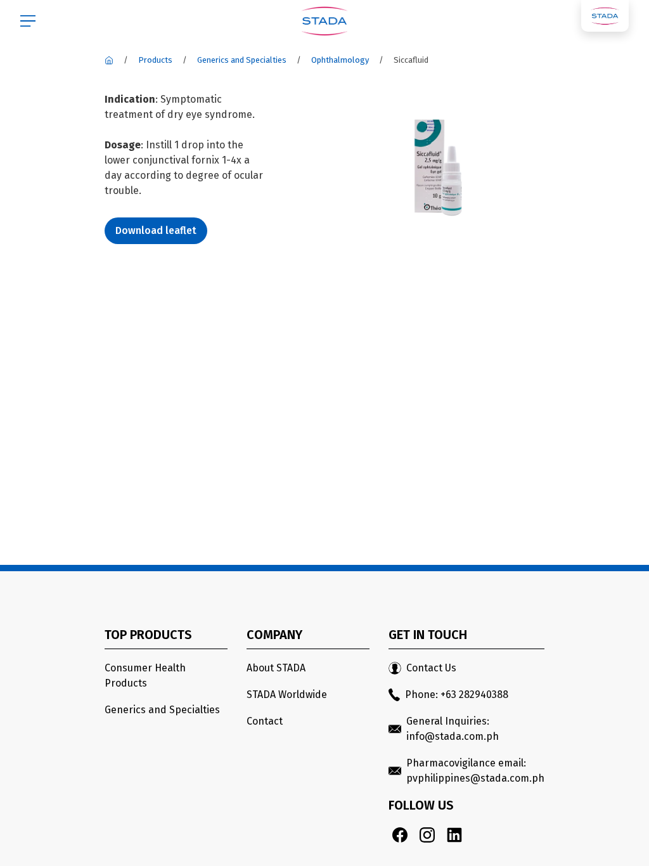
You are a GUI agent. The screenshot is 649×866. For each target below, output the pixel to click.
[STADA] (109, 60)
